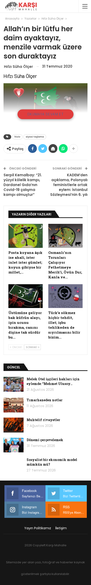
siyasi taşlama (35, 136)
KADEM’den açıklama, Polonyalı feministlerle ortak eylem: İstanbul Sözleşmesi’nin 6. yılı (69, 185)
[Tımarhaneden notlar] (14, 405)
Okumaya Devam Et (45, 114)
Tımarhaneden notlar (45, 400)
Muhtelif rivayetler (43, 420)
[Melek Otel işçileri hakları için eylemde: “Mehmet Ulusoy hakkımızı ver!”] (14, 384)
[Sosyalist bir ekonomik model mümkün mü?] (14, 464)
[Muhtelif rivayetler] (14, 425)
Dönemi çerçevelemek (45, 440)
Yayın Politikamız (37, 528)
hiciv (17, 136)
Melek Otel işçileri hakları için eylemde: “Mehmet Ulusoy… (53, 381)
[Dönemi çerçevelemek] (14, 445)
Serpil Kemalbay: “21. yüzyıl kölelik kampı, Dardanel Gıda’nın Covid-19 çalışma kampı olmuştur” (23, 185)
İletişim (61, 528)
